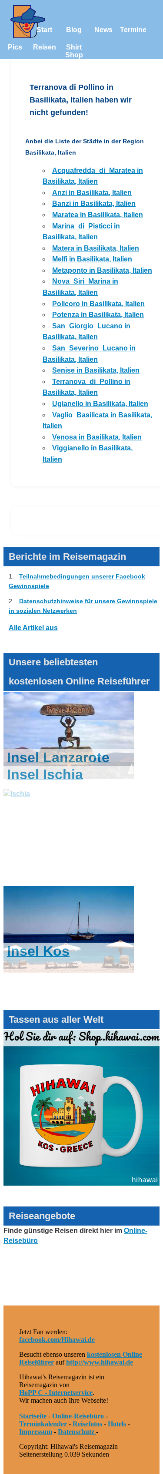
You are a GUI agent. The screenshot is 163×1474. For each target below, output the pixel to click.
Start (44, 29)
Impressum (35, 1431)
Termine (133, 29)
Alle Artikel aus (33, 627)
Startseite (33, 1416)
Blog (74, 29)
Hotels (117, 1424)
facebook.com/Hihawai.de (57, 1339)
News (103, 29)
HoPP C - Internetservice (56, 1392)
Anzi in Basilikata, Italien (92, 192)
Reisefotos (87, 1424)
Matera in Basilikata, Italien (95, 248)
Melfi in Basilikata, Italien (92, 259)
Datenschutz (77, 1431)
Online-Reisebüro (78, 1416)
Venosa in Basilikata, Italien (97, 437)
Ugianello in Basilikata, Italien (100, 403)
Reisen (44, 47)
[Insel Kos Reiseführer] (68, 987)
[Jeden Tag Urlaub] (81, 1183)
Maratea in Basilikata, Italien (97, 214)
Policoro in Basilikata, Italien (98, 303)
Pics (15, 47)
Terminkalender (43, 1424)
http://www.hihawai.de (99, 1362)
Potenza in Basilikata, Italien (98, 314)
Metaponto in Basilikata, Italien (102, 270)
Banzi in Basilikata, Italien (94, 203)
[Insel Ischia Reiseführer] (68, 811)
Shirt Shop (74, 51)
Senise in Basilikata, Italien (96, 370)
